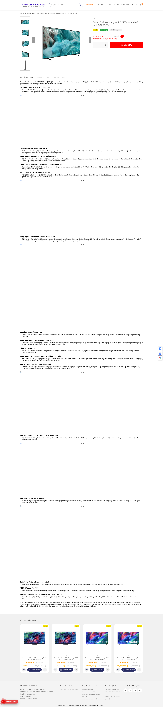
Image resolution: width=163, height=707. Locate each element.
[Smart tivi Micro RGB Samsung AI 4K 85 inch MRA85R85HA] (76, 670)
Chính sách (125, 5)
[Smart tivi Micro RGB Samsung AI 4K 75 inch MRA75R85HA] (108, 670)
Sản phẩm (90, 5)
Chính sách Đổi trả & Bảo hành (90, 692)
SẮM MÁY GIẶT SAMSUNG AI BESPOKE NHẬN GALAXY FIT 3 (112, 692)
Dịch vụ (100, 5)
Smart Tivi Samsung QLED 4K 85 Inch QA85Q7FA (37, 82)
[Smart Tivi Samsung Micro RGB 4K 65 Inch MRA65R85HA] (139, 670)
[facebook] (130, 690)
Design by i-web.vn (99, 705)
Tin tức (108, 5)
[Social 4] (140, 690)
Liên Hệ (134, 5)
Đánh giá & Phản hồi (87, 689)
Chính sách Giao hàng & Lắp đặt (91, 699)
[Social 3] (135, 690)
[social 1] (125, 690)
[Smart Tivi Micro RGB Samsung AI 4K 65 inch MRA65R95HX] (45, 670)
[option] (25, 21)
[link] (34, 638)
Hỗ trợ (116, 5)
